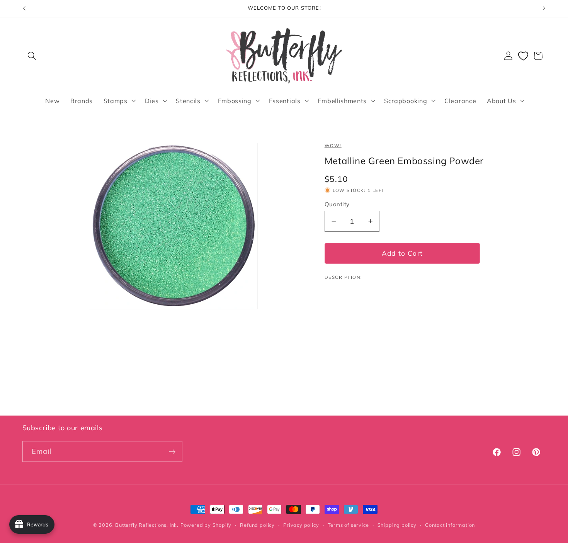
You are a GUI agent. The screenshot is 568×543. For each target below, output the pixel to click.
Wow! (333, 145)
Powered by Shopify (206, 525)
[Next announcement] (544, 8)
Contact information (450, 525)
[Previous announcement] (23, 8)
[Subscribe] (172, 451)
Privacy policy (301, 525)
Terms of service (348, 525)
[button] (32, 56)
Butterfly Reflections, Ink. (147, 525)
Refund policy (257, 525)
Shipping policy (397, 525)
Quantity (337, 204)
